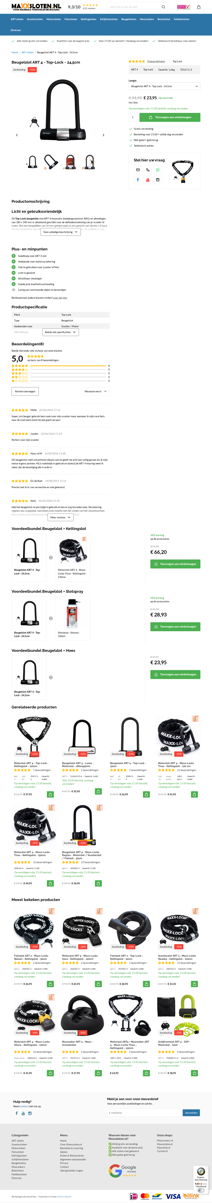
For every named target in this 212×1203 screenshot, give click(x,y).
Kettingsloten (88, 19)
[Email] (138, 170)
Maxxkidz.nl (163, 1147)
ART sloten (17, 19)
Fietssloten (71, 19)
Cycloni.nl (162, 1151)
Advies (64, 1151)
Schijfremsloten (109, 19)
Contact (64, 1166)
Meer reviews (57, 517)
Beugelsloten (128, 19)
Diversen (16, 30)
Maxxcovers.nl (165, 1140)
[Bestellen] (50, 794)
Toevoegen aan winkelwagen (173, 117)
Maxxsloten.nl (165, 1144)
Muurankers (147, 19)
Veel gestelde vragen (71, 1170)
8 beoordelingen (156, 61)
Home (15, 52)
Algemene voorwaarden (73, 1159)
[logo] (36, 6)
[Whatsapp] (158, 170)
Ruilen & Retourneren (72, 1155)
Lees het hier (60, 297)
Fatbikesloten (181, 19)
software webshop (64, 1197)
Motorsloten (54, 19)
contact (24, 1106)
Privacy (64, 1162)
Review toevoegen (25, 391)
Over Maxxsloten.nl (71, 1144)
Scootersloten (35, 19)
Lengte (132, 80)
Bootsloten (164, 19)
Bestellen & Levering (71, 1148)
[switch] (201, 1190)
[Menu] (207, 1168)
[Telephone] (148, 170)
